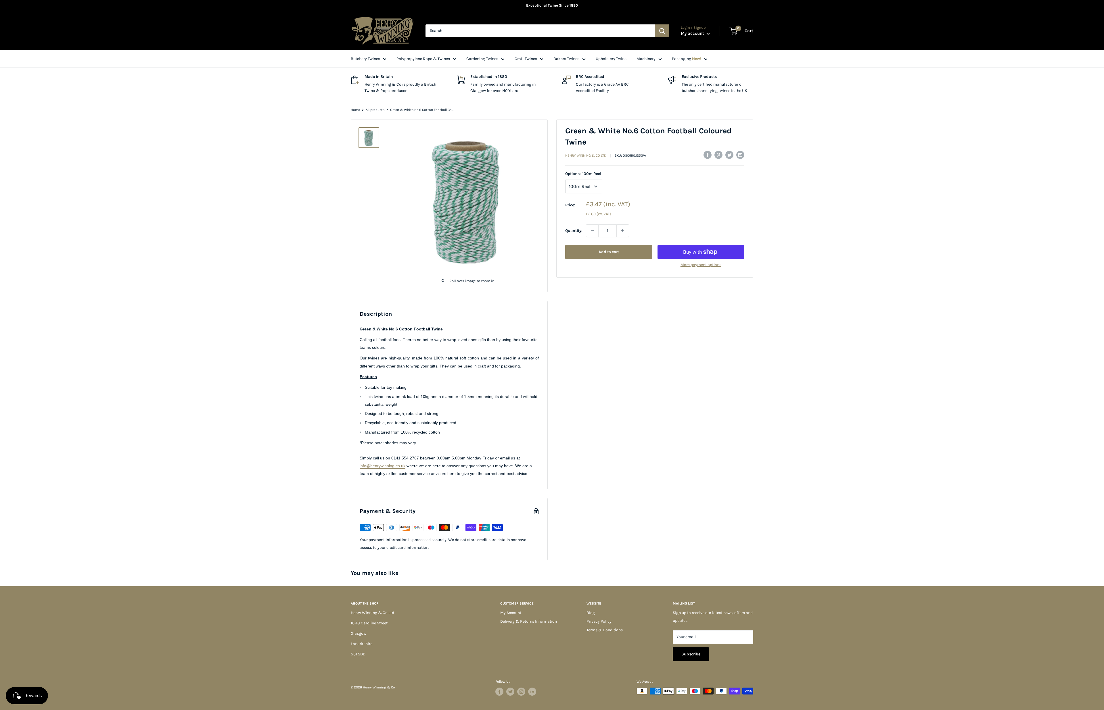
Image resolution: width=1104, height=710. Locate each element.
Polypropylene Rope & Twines (423, 58)
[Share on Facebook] (708, 155)
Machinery (646, 58)
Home (355, 110)
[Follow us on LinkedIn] (532, 692)
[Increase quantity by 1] (623, 231)
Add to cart (609, 251)
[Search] (662, 30)
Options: (583, 173)
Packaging (686, 58)
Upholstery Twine (611, 58)
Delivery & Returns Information (528, 621)
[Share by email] (740, 155)
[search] (540, 30)
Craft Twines (526, 58)
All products (375, 110)
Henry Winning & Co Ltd (585, 155)
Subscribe (690, 654)
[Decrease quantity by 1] (592, 231)
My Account (510, 612)
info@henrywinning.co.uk (382, 465)
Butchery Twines (365, 58)
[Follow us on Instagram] (521, 692)
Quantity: (573, 230)
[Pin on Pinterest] (718, 155)
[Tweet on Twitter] (729, 155)
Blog (590, 612)
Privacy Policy (599, 621)
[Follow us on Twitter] (510, 692)
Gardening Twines (482, 58)
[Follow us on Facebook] (499, 692)
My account (693, 33)
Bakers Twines (566, 58)
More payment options (701, 264)
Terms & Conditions (604, 630)
